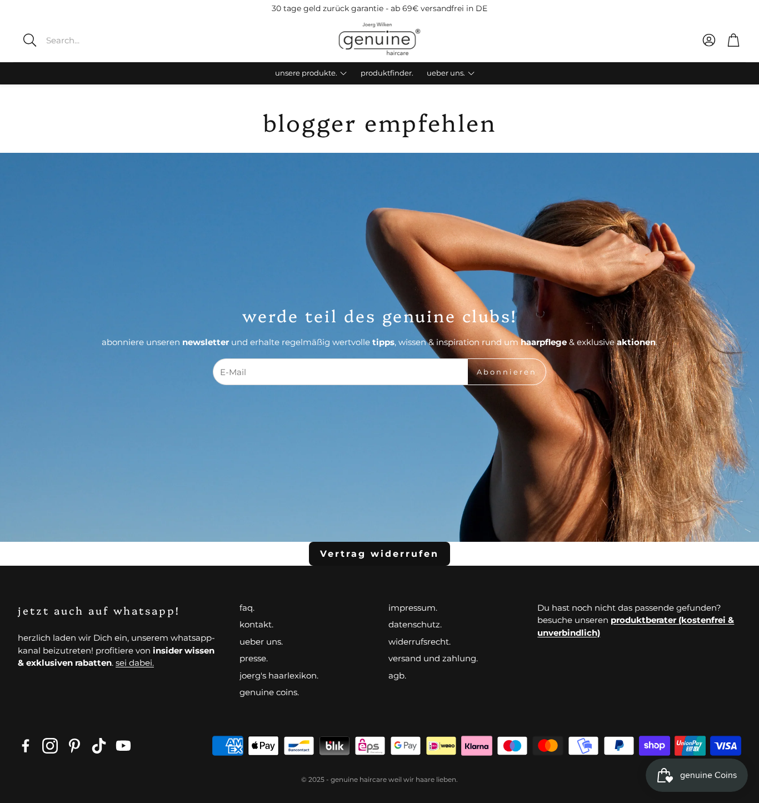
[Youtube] (123, 746)
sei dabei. (135, 662)
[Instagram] (50, 746)
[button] (97, 40)
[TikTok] (99, 746)
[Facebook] (25, 746)
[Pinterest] (74, 746)
